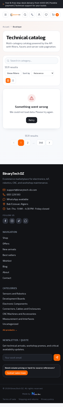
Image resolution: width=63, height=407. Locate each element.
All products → (10, 330)
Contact (7, 277)
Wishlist (7, 260)
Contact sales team (16, 373)
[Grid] (8, 80)
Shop (5, 237)
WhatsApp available (17, 199)
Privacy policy (47, 399)
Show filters (13, 73)
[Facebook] (5, 221)
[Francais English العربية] (32, 15)
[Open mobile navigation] (5, 15)
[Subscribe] (57, 357)
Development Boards (14, 298)
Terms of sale (9, 399)
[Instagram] (12, 221)
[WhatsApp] (25, 221)
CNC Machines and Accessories (19, 313)
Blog (5, 266)
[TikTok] (19, 221)
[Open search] (25, 15)
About (6, 272)
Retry (31, 120)
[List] (12, 80)
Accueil (6, 26)
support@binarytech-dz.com (22, 189)
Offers (6, 243)
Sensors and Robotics (14, 293)
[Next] (49, 143)
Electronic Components (15, 303)
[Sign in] (39, 15)
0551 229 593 (13, 194)
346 (41, 142)
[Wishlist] (46, 15)
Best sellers (9, 255)
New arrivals (9, 249)
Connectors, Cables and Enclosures (22, 308)
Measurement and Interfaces (18, 318)
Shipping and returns (28, 399)
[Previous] (13, 143)
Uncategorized (10, 323)
